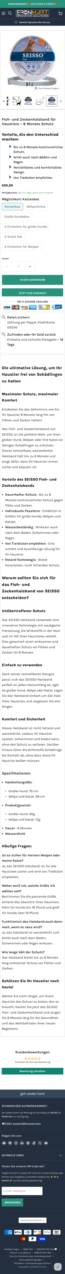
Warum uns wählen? (20, 1252)
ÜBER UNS (28, 1249)
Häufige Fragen (11, 1249)
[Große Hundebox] (17, 221)
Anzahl (5, 258)
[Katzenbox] (13, 211)
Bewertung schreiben (33, 1071)
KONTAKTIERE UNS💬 (46, 1249)
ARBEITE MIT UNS (42, 1252)
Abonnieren (12, 1202)
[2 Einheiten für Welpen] (22, 251)
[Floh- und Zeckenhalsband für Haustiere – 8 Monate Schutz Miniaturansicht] (16, 101)
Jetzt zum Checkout (32, 293)
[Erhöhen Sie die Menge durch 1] (30, 266)
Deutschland (31, 1220)
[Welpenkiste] (36, 211)
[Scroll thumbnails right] (60, 101)
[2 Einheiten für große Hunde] (26, 231)
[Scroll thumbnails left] (4, 101)
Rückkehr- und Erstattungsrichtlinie (32, 1263)
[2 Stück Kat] (14, 241)
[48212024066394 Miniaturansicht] (51, 101)
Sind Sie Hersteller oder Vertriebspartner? (31, 1256)
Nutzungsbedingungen (30, 1259)
